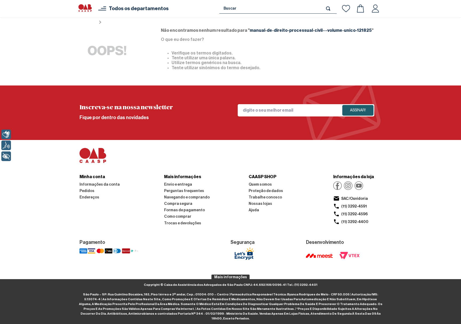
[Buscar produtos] (329, 8)
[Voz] (6, 145)
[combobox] (278, 8)
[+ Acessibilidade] (6, 156)
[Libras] (6, 134)
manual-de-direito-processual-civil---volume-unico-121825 (161, 22)
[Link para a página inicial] (88, 22)
